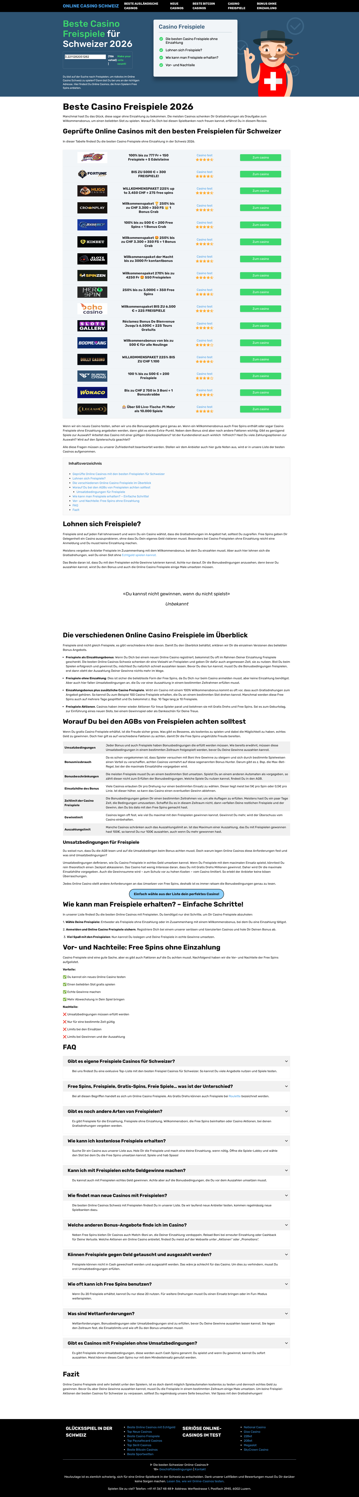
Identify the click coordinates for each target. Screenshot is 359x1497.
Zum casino (261, 157)
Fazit (76, 510)
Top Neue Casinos (139, 1431)
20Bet (248, 1440)
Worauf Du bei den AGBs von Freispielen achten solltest (112, 487)
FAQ (75, 505)
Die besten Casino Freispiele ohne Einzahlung (192, 41)
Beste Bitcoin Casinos (204, 6)
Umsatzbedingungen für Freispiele (101, 492)
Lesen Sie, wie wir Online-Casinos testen (195, 1481)
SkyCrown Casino (256, 1449)
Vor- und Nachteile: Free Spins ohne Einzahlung (106, 501)
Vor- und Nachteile (180, 65)
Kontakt (200, 1469)
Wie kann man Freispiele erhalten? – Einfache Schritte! (111, 496)
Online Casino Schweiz (91, 6)
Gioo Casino (252, 1431)
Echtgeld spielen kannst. (139, 555)
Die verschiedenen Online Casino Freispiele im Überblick (112, 483)
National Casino (255, 1427)
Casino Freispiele (236, 6)
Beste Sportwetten (140, 1454)
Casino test (204, 155)
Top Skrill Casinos (139, 1445)
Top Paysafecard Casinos (144, 1440)
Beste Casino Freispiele (143, 1436)
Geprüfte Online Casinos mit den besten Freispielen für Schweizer (119, 474)
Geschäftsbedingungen (176, 1469)
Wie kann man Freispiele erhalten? (192, 58)
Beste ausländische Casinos (141, 6)
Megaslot (250, 1445)
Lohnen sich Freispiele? (184, 50)
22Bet (248, 1436)
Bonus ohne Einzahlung (267, 6)
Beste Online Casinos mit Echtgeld (151, 1427)
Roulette (235, 1096)
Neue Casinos (177, 6)
